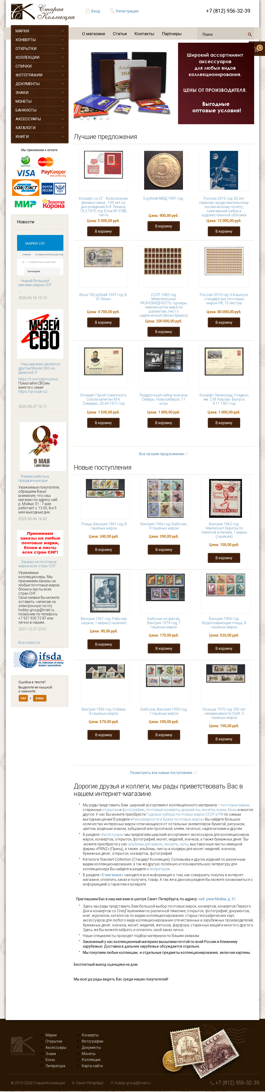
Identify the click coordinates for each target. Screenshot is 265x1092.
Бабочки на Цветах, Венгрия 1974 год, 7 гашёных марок (163, 623)
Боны (50, 1060)
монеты (208, 810)
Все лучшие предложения (161, 454)
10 (139, 442)
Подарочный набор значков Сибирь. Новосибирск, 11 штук (163, 399)
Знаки (51, 1054)
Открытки (54, 1041)
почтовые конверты (163, 810)
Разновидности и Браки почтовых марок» (168, 819)
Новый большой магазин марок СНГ (35, 283)
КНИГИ (22, 136)
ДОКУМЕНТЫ (28, 84)
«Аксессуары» (112, 834)
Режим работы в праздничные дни (33, 478)
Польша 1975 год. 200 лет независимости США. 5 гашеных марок (224, 713)
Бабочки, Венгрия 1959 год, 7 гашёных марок (164, 711)
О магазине (93, 33)
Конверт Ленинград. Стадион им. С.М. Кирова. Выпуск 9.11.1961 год (224, 399)
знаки (221, 810)
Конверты (90, 1035)
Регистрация (127, 11)
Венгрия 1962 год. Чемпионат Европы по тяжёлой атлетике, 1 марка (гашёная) (224, 530)
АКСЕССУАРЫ (28, 119)
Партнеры (172, 33)
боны (232, 810)
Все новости (29, 642)
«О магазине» (111, 875)
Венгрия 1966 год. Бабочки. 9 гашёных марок (164, 526)
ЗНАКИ (22, 92)
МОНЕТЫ (24, 101)
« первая (101, 438)
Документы (91, 1047)
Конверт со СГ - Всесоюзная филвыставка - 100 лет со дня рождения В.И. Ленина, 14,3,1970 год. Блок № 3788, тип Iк (103, 206)
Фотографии (92, 1041)
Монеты (88, 1054)
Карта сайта (92, 1066)
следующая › (179, 442)
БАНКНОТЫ (26, 110)
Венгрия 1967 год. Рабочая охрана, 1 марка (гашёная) (104, 621)
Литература (158, 869)
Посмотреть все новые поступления (161, 773)
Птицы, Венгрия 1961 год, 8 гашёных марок (104, 526)
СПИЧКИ (24, 66)
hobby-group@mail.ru (133, 1083)
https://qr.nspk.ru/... (34, 391)
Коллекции (91, 1060)
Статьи (120, 33)
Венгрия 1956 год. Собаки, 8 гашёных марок (104, 711)
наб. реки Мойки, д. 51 (217, 899)
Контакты (144, 33)
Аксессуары (56, 1047)
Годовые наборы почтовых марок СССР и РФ (184, 814)
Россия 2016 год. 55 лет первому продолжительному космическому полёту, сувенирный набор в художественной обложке (224, 206)
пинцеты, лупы (176, 844)
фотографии (133, 810)
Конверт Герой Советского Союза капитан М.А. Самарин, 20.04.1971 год (103, 399)
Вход (95, 11)
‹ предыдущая (134, 438)
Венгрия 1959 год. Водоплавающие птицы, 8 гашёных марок (224, 623)
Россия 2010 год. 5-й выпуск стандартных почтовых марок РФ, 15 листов (224, 299)
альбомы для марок (145, 844)
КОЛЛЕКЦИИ (27, 57)
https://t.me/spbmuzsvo (38, 379)
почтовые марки (235, 805)
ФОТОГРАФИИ (29, 75)
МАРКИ (22, 31)
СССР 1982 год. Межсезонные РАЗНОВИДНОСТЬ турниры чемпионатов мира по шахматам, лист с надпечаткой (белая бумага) (163, 305)
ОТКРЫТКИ (26, 48)
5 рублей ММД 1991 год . (163, 198)
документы (190, 810)
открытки (110, 810)
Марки (51, 1035)
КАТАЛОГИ (25, 128)
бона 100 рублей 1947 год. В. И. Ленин (103, 297)
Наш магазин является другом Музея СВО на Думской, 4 (39, 368)
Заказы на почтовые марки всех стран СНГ (37, 564)
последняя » (215, 442)
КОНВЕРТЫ (26, 40)
